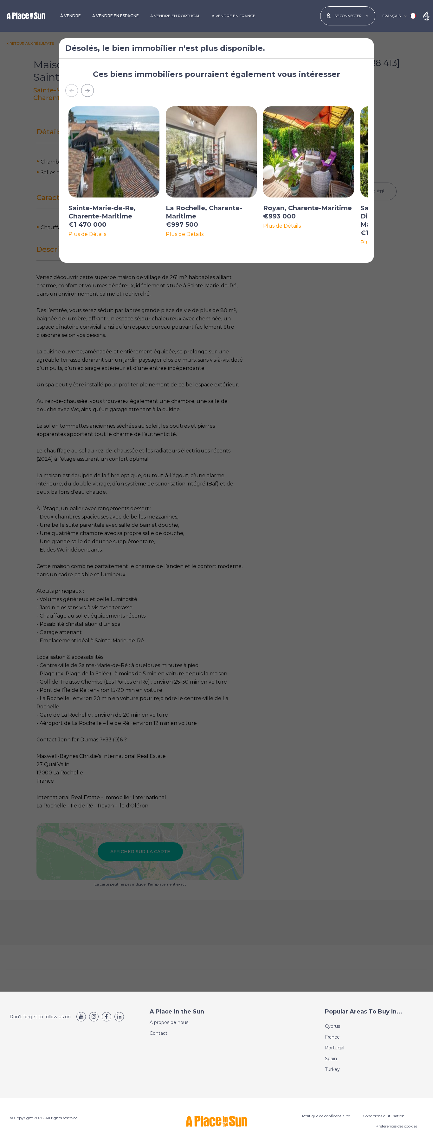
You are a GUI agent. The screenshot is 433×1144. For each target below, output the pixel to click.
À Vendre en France (233, 15)
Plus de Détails (87, 234)
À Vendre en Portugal (175, 15)
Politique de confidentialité (326, 1116)
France (332, 1037)
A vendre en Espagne (115, 15)
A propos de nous (169, 1022)
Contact (158, 1033)
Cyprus (332, 1026)
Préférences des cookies (396, 1126)
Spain (331, 1058)
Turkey (332, 1069)
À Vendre (70, 15)
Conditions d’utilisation (383, 1116)
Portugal (334, 1048)
